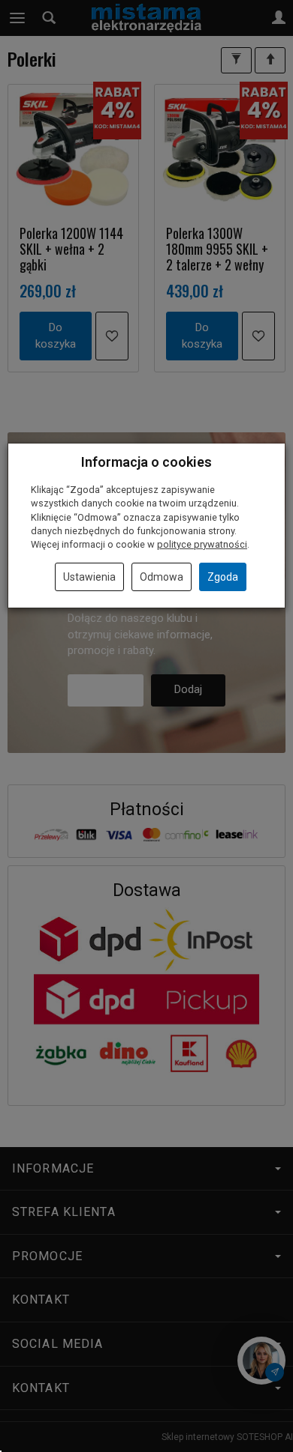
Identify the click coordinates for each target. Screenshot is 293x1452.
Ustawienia (89, 577)
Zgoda (222, 577)
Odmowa (161, 577)
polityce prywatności (202, 544)
